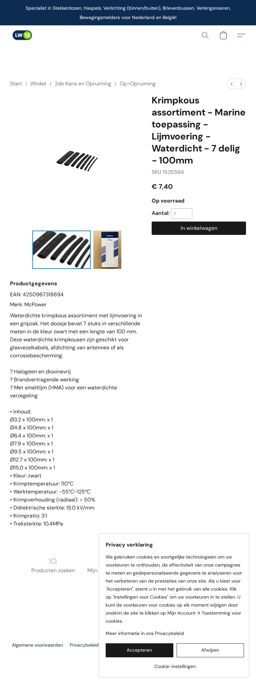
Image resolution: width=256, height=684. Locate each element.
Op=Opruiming (138, 83)
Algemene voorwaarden (37, 645)
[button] (22, 35)
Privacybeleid (84, 645)
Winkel (38, 83)
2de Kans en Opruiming (83, 83)
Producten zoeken (53, 570)
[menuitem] (231, 84)
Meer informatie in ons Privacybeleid (145, 633)
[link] (175, 663)
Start (16, 83)
